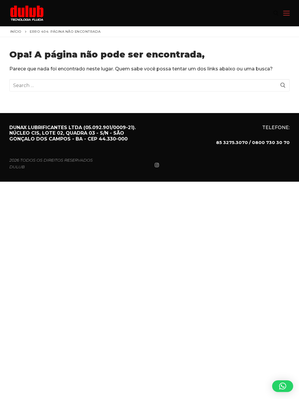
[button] (282, 386)
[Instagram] (156, 165)
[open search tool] (276, 13)
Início (16, 32)
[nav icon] (286, 13)
